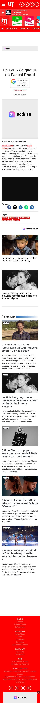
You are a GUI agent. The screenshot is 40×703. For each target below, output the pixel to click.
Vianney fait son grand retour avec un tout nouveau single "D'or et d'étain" (20, 347)
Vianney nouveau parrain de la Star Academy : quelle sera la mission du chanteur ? (19, 555)
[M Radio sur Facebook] (11, 688)
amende (4, 217)
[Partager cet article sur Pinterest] (20, 208)
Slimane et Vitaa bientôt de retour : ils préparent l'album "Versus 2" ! (20, 503)
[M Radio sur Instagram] (29, 688)
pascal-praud (13, 217)
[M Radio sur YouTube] (23, 688)
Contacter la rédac (20, 645)
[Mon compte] (36, 4)
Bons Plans (20, 634)
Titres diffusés (20, 624)
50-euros (16, 220)
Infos (20, 637)
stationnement (7, 220)
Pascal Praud (7, 146)
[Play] (3, 12)
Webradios (11, 29)
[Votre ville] (21, 4)
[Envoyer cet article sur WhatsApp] (25, 208)
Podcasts (20, 652)
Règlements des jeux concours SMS (20, 676)
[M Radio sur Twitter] (17, 688)
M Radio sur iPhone (20, 661)
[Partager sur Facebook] (8, 208)
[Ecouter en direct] (26, 4)
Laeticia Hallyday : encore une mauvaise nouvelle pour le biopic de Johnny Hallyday (20, 402)
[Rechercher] (31, 4)
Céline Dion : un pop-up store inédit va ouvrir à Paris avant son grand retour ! (20, 453)
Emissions (25, 29)
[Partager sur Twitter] (14, 208)
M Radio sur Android (20, 664)
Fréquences (20, 627)
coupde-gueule (24, 217)
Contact (20, 622)
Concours (20, 642)
